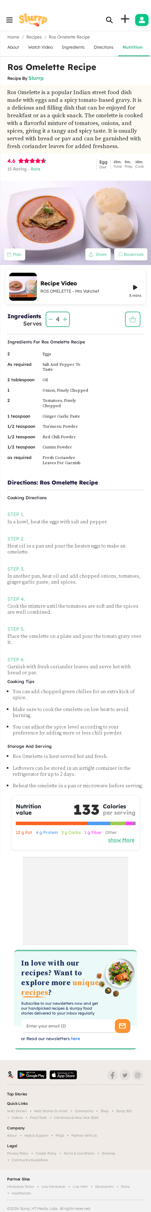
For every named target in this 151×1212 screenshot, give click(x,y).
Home (13, 37)
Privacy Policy (17, 1153)
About (12, 1135)
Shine (125, 1186)
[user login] (142, 20)
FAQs (59, 1135)
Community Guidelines (30, 1160)
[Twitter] (125, 1075)
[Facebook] (112, 1075)
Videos (17, 1117)
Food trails (38, 1117)
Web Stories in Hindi (50, 1111)
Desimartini (104, 1186)
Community (84, 1111)
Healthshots (21, 1193)
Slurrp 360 (124, 1111)
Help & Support (36, 1135)
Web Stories (17, 1111)
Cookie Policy (45, 1153)
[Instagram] (137, 1075)
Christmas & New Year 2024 (76, 1117)
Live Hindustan (53, 1186)
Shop (104, 1111)
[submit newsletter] (122, 1026)
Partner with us (84, 1135)
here (75, 1038)
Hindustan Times (20, 1186)
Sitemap (108, 1153)
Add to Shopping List (132, 319)
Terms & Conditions (79, 1153)
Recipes (34, 37)
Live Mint (80, 1186)
